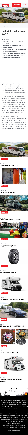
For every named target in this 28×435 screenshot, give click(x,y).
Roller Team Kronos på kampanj (10, 219)
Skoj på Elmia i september (8, 246)
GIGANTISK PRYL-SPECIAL (9, 353)
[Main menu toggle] (25, 5)
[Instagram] (16, 388)
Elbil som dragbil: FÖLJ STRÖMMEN (12, 326)
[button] (16, 5)
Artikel (4, 319)
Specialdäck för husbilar (8, 273)
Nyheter (4, 159)
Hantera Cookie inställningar (14, 430)
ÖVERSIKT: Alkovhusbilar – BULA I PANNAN (11, 381)
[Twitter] (14, 388)
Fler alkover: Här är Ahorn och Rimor (12, 299)
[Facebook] (11, 388)
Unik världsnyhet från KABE (9, 166)
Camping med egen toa (8, 192)
